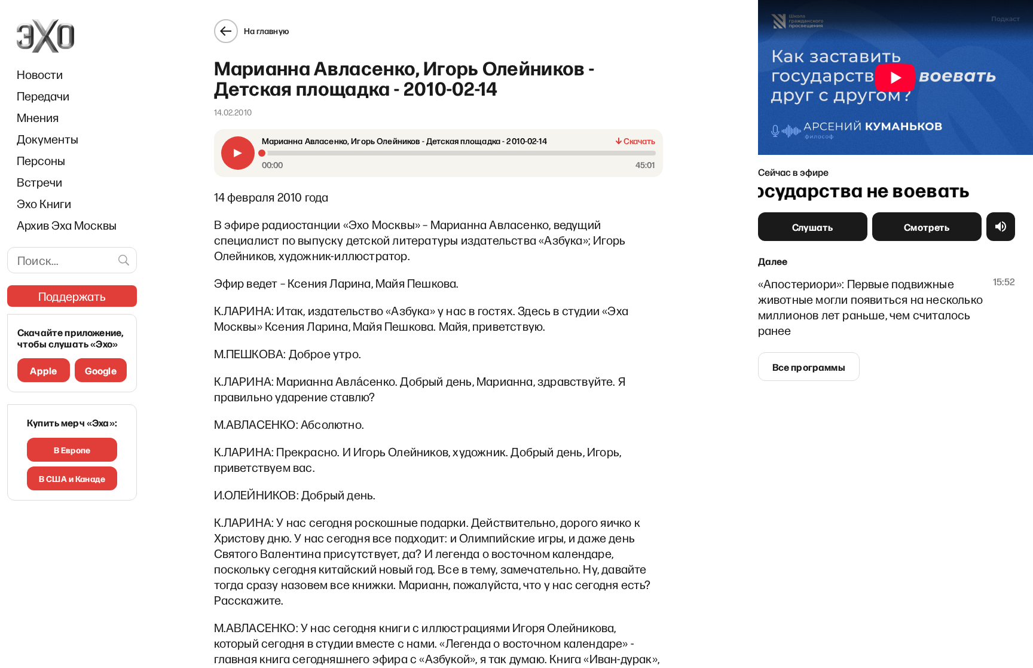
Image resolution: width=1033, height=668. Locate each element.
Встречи (39, 182)
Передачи (43, 95)
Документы (47, 139)
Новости (40, 74)
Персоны (41, 160)
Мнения (38, 117)
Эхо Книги (44, 203)
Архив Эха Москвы (67, 225)
